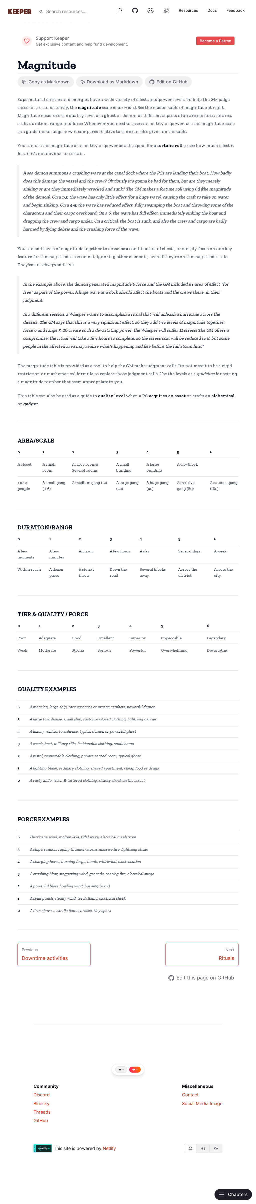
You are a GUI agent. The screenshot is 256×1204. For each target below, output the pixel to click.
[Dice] (119, 11)
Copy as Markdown (49, 81)
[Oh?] (166, 10)
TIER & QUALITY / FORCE (53, 614)
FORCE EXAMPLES (43, 819)
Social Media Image (202, 1103)
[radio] (190, 1148)
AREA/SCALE (36, 440)
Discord (42, 1094)
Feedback (235, 10)
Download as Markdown (112, 81)
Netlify (109, 1148)
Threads (42, 1112)
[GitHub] (135, 11)
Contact (190, 1094)
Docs (212, 10)
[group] (203, 1148)
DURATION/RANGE (45, 527)
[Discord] (150, 11)
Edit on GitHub (172, 81)
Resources (188, 10)
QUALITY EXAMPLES (47, 689)
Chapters (238, 1194)
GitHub (41, 1120)
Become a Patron (215, 41)
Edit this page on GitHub (205, 978)
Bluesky (42, 1103)
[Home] (20, 11)
